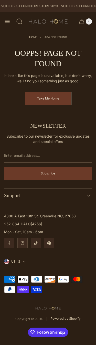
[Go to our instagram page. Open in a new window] (22, 243)
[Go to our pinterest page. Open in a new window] (49, 243)
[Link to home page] (48, 308)
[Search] (19, 21)
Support (12, 195)
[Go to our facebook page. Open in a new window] (9, 243)
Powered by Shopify (65, 318)
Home (33, 37)
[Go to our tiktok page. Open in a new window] (36, 243)
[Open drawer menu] (7, 21)
